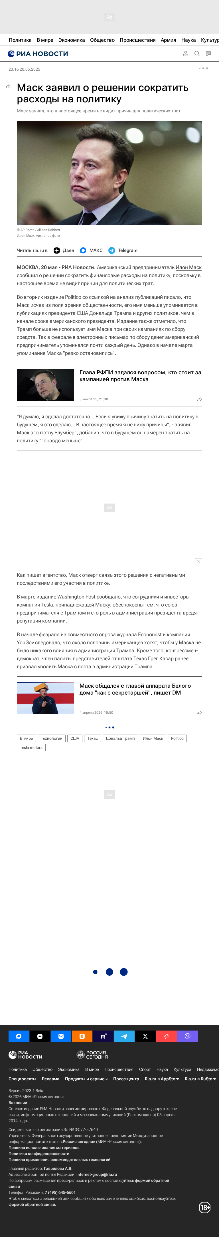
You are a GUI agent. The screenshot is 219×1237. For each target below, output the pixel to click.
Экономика (69, 1069)
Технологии (51, 738)
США (74, 738)
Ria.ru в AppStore (162, 1078)
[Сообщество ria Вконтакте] (61, 1036)
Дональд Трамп (120, 738)
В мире (26, 738)
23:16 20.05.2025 (24, 69)
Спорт (145, 1069)
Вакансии (18, 1102)
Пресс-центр (126, 1078)
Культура (182, 1069)
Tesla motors (31, 747)
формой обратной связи (32, 1204)
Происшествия (119, 1069)
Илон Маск (189, 267)
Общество (42, 1069)
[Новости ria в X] (145, 1036)
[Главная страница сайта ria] (37, 54)
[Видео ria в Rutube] (103, 1036)
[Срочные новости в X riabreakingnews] (166, 1036)
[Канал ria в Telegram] (124, 1036)
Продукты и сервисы (86, 1078)
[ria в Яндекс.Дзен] (40, 1036)
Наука (162, 1069)
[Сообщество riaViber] (187, 1036)
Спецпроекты (22, 1078)
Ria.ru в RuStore (200, 1078)
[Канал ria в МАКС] (19, 1036)
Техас (92, 738)
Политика (18, 1069)
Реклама (50, 1078)
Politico (177, 738)
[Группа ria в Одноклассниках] (82, 1036)
